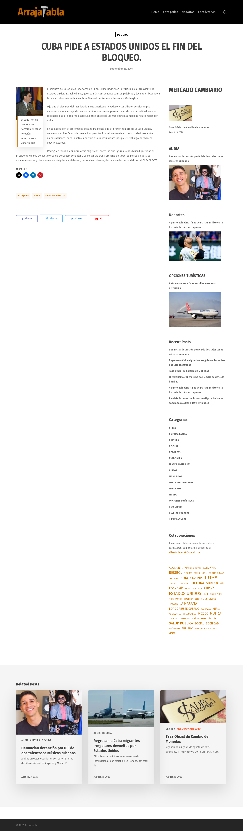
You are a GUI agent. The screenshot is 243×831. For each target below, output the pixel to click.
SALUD (212, 618)
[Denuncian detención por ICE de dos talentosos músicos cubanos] (195, 182)
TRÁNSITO (174, 628)
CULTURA (174, 440)
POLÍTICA (195, 619)
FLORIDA (188, 598)
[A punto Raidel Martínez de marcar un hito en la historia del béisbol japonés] (195, 246)
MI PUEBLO (175, 488)
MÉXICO (203, 614)
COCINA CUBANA (216, 573)
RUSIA (204, 618)
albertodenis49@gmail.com (184, 552)
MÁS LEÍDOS (175, 476)
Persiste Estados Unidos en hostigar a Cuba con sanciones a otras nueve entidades (196, 401)
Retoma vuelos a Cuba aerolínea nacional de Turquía (192, 286)
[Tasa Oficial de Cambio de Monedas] (198, 115)
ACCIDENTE (176, 567)
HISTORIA (173, 604)
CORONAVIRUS (192, 578)
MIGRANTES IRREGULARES (182, 614)
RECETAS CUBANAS (179, 512)
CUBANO (172, 583)
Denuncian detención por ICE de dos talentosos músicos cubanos (196, 159)
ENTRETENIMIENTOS (193, 589)
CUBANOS (183, 583)
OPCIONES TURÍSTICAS (181, 500)
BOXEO (197, 573)
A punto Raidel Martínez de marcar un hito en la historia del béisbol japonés (196, 225)
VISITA (172, 633)
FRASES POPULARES (180, 464)
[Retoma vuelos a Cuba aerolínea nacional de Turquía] (195, 309)
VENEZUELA (200, 628)
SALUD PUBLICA (181, 623)
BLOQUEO (23, 195)
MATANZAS (206, 609)
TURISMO (187, 628)
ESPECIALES (175, 458)
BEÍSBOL (175, 573)
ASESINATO (209, 567)
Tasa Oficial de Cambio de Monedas (189, 127)
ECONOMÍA (176, 588)
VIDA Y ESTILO (213, 628)
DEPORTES (175, 452)
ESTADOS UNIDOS (55, 195)
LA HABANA (188, 604)
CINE (204, 572)
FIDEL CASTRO (175, 599)
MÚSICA (215, 614)
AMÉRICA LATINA (178, 434)
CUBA (37, 195)
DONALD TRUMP (215, 583)
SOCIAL (199, 623)
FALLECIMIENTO (212, 594)
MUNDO (173, 494)
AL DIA (172, 428)
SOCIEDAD (212, 623)
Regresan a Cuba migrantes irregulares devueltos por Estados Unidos (197, 362)
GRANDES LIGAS (205, 598)
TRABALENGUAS (177, 518)
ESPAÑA (209, 588)
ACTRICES (189, 568)
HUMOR (173, 470)
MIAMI (217, 608)
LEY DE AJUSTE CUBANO (184, 608)
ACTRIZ (198, 568)
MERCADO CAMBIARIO (181, 482)
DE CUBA (122, 34)
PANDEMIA (185, 618)
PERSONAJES (176, 506)
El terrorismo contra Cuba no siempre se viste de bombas (196, 379)
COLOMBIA (174, 578)
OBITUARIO (174, 618)
